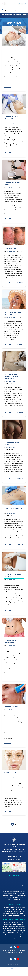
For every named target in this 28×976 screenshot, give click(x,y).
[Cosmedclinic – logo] (14, 1)
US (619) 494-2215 (7, 10)
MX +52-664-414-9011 (19, 10)
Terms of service (18, 952)
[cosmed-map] (14, 862)
